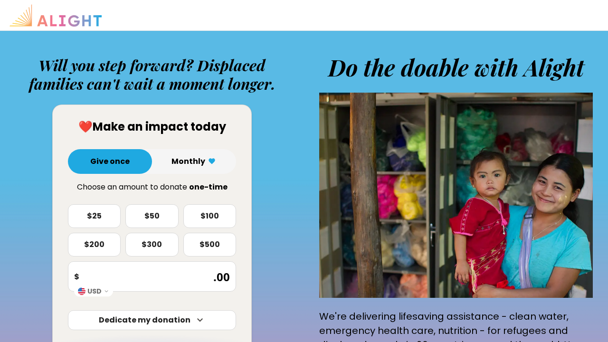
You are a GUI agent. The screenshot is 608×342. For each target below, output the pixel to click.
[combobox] (93, 290)
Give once (110, 161)
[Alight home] (56, 15)
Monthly (188, 161)
